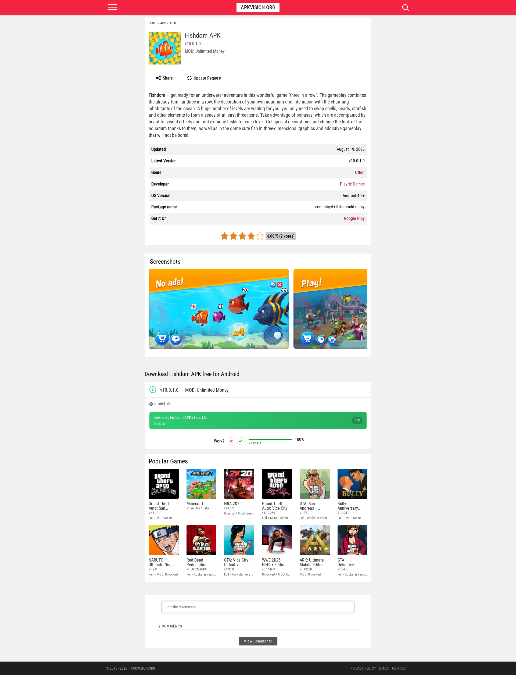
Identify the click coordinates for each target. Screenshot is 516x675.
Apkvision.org (258, 7)
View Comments (258, 641)
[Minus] (231, 441)
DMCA (384, 668)
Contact (399, 668)
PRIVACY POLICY (363, 668)
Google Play (354, 218)
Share (167, 78)
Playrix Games (352, 184)
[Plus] (241, 441)
